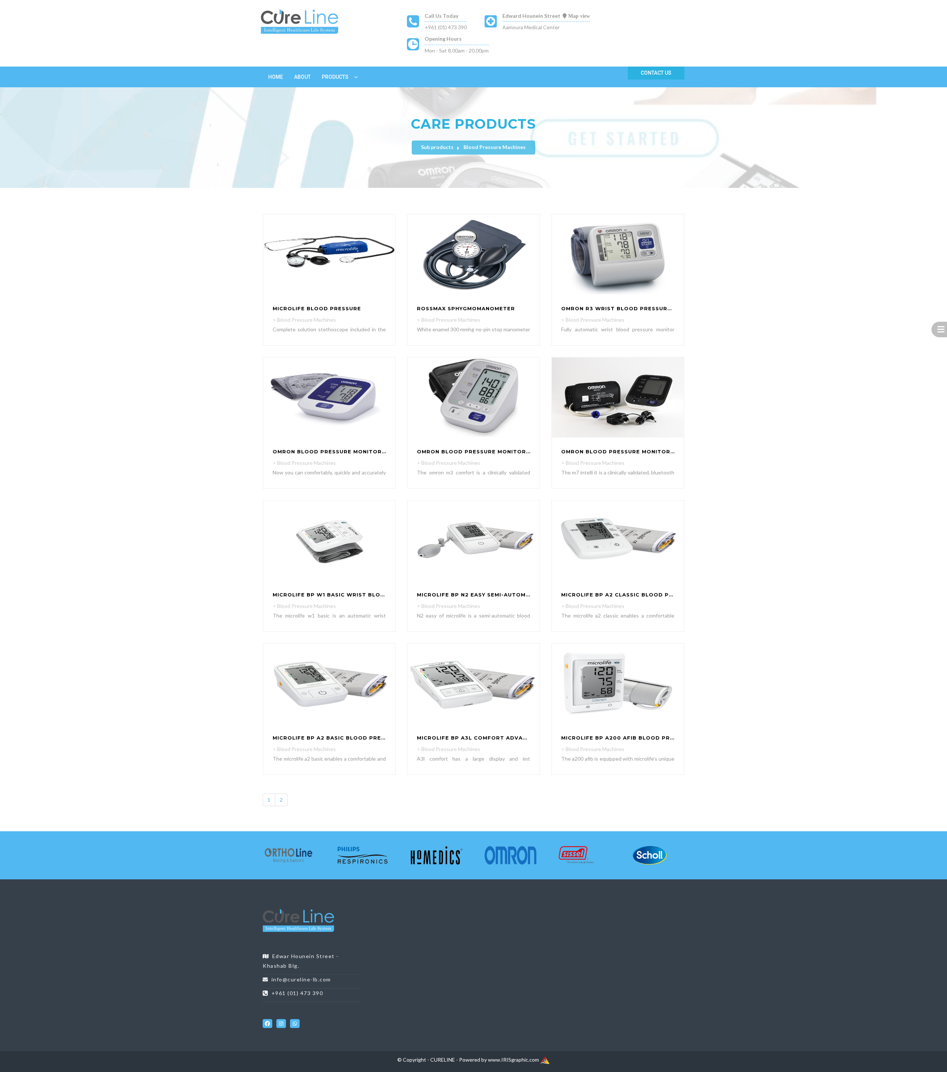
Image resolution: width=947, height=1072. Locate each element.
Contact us (656, 73)
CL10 (465, 910)
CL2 (380, 910)
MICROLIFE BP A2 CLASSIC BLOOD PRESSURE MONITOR (643, 595)
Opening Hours (443, 38)
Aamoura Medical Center (531, 27)
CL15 (531, 910)
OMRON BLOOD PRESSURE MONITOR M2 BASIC (342, 451)
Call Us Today (441, 16)
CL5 (411, 910)
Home (275, 77)
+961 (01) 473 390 (446, 27)
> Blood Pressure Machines (304, 320)
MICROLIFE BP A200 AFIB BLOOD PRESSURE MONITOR (642, 738)
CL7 (432, 910)
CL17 (558, 910)
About (302, 77)
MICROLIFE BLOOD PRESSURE (317, 308)
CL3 (390, 910)
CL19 (585, 910)
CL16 (545, 910)
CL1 (370, 910)
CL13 (505, 910)
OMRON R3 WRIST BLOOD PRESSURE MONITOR (631, 308)
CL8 (442, 910)
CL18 (571, 910)
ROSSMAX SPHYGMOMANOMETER (466, 308)
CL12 (491, 910)
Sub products (437, 147)
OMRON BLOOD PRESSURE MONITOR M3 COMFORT (493, 451)
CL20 (598, 910)
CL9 (453, 910)
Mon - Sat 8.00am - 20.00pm (457, 50)
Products (335, 77)
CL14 (518, 910)
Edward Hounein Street (531, 16)
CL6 (422, 910)
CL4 (401, 910)
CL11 (478, 910)
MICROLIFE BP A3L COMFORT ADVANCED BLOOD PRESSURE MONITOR (521, 738)
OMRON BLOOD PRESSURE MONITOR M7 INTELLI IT (636, 451)
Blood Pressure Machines (495, 147)
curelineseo (276, 1007)
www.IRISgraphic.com (514, 1059)
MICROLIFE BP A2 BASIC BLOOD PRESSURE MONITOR (352, 738)
